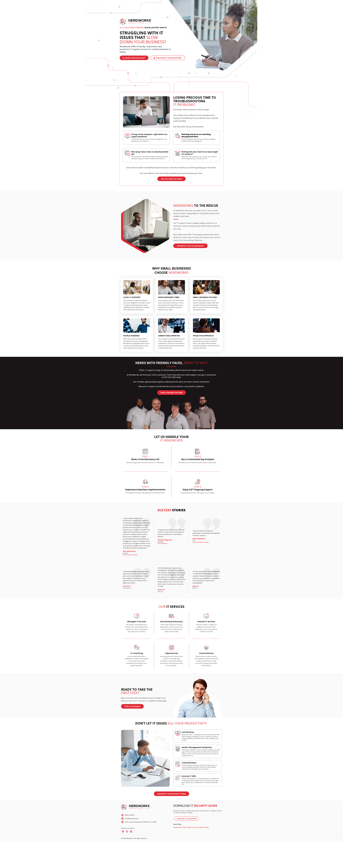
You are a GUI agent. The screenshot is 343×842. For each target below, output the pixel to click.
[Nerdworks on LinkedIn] (131, 831)
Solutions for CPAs (179, 827)
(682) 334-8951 (130, 815)
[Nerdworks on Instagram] (122, 831)
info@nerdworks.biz (131, 818)
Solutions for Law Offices (195, 827)
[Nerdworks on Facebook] (127, 831)
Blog (207, 827)
